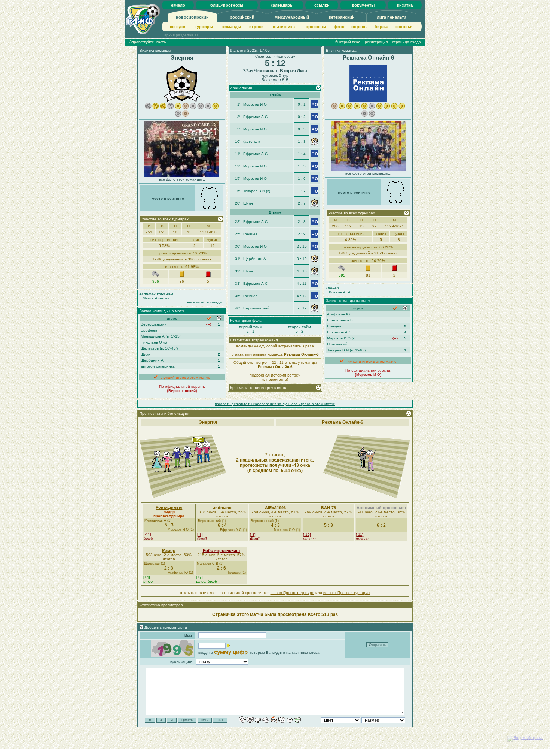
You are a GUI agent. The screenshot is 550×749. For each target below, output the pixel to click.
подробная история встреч (275, 375)
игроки (256, 26)
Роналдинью (169, 507)
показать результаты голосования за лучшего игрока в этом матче (275, 404)
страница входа (406, 42)
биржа (381, 26)
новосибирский (192, 17)
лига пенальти (391, 17)
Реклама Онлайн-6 (368, 57)
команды (231, 26)
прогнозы (316, 26)
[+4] (146, 577)
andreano (222, 507)
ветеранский (342, 17)
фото (339, 26)
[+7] (199, 577)
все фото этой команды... (182, 179)
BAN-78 (328, 507)
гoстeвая (404, 26)
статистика (284, 26)
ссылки (322, 5)
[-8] (200, 534)
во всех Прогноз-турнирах (346, 593)
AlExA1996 (275, 507)
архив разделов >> (181, 35)
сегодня (178, 26)
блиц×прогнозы (226, 5)
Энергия (182, 57)
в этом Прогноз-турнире (292, 593)
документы (363, 5)
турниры (204, 26)
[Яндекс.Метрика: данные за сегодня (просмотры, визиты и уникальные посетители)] (525, 739)
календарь (282, 5)
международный (292, 17)
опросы (359, 26)
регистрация (376, 42)
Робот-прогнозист (221, 550)
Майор (168, 550)
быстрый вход (347, 42)
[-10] (307, 534)
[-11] (147, 534)
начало (178, 5)
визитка (405, 5)
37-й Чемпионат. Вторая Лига (275, 70)
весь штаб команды (204, 302)
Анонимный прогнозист (381, 507)
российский (242, 17)
